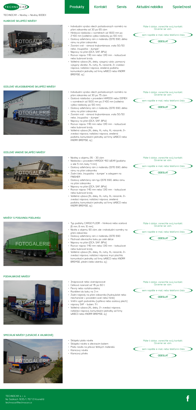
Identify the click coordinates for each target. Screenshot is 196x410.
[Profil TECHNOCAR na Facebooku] (187, 398)
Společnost (182, 7)
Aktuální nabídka (149, 7)
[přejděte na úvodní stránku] (23, 7)
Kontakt (100, 7)
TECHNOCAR (10, 15)
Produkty (77, 7)
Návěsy (23, 15)
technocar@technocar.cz (19, 402)
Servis (122, 7)
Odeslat (163, 41)
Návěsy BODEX (38, 15)
